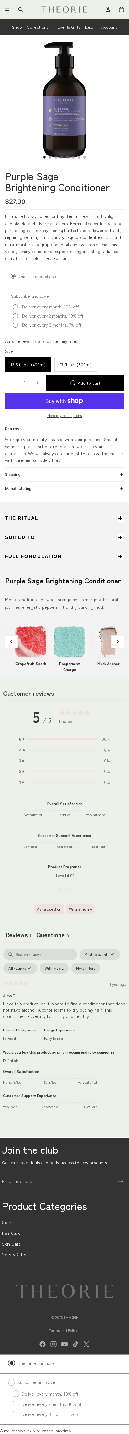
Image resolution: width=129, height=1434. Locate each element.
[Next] (117, 641)
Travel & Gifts (66, 27)
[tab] (52, 935)
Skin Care (11, 1244)
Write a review (80, 909)
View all (64, 889)
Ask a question (49, 909)
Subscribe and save (36, 1382)
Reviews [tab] (18, 934)
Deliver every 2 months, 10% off (52, 1404)
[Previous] (11, 641)
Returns (12, 428)
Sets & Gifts (14, 1254)
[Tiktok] (75, 1344)
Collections (37, 27)
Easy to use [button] (53, 1038)
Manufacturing (18, 488)
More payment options (64, 415)
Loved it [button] (9, 1038)
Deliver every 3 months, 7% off (51, 1414)
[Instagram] (53, 1344)
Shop (17, 27)
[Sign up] (120, 1181)
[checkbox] (54, 968)
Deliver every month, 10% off (50, 1394)
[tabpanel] (64, 1032)
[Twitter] (86, 1344)
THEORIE (71, 1317)
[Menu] (7, 9)
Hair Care (11, 1233)
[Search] (21, 9)
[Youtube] (64, 1344)
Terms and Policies (64, 1330)
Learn (90, 27)
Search (9, 1222)
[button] (64, 738)
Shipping (12, 474)
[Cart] (121, 9)
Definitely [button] (11, 1060)
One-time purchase (36, 1363)
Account (109, 27)
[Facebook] (42, 1344)
